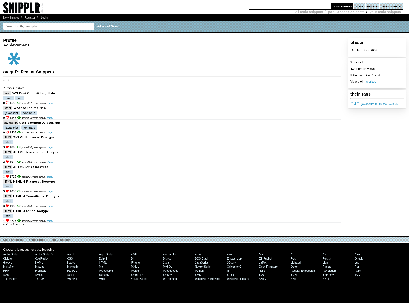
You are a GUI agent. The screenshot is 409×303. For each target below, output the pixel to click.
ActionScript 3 (44, 254)
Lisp (325, 262)
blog (359, 6)
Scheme (104, 274)
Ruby (358, 270)
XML (294, 278)
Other (7, 108)
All (5, 79)
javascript (367, 104)
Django (167, 258)
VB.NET (72, 278)
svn (390, 104)
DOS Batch (202, 258)
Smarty (167, 274)
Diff (133, 258)
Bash (395, 104)
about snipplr (391, 6)
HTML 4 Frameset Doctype (34, 181)
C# (324, 254)
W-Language (170, 278)
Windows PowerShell (208, 278)
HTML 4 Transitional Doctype (36, 196)
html (355, 103)
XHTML (263, 278)
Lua (357, 262)
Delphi (103, 258)
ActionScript (10, 254)
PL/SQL (72, 270)
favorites (370, 81)
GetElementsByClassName (40, 122)
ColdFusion (42, 258)
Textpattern (10, 278)
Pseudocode (170, 270)
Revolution (329, 270)
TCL (357, 274)
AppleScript (106, 254)
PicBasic (40, 270)
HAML (39, 262)
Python (199, 270)
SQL (261, 274)
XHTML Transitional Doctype (36, 152)
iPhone (135, 262)
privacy (372, 6)
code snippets (342, 6)
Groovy (7, 262)
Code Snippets (13, 239)
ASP (134, 254)
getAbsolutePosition (29, 108)
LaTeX (263, 262)
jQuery (231, 262)
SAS (6, 274)
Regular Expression (303, 270)
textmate (381, 104)
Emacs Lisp (234, 258)
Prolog (135, 270)
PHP (6, 270)
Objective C (234, 266)
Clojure (7, 258)
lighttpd (296, 262)
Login (44, 17)
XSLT (326, 278)
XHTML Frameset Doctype (33, 137)
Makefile (8, 266)
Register (30, 17)
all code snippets (309, 12)
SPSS (231, 274)
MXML (135, 266)
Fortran (327, 258)
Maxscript (73, 266)
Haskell (71, 262)
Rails (262, 270)
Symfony (328, 274)
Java (166, 262)
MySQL (167, 266)
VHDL (102, 278)
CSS (70, 258)
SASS (39, 274)
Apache (71, 254)
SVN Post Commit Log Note (33, 93)
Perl (357, 266)
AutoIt (198, 254)
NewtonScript (203, 266)
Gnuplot (359, 258)
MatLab (39, 266)
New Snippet (11, 17)
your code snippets (385, 12)
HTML (8, 137)
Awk (229, 254)
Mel (101, 266)
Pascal (327, 266)
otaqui (50, 103)
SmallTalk (137, 274)
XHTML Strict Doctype (30, 166)
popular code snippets (346, 12)
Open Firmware (268, 266)
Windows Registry (238, 278)
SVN (294, 274)
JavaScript (11, 122)
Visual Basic (139, 278)
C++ (357, 254)
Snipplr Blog (37, 239)
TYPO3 (39, 278)
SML (198, 274)
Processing (106, 270)
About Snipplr (60, 239)
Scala (70, 274)
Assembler (169, 254)
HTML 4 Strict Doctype (31, 211)
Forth (294, 258)
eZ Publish (265, 258)
